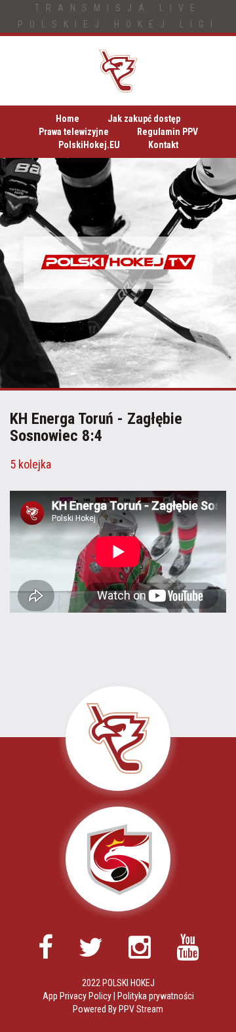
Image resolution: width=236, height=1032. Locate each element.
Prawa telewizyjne (74, 131)
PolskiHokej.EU (89, 145)
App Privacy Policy (77, 996)
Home (67, 118)
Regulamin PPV (167, 131)
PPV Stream (141, 1009)
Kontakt (163, 145)
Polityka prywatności (155, 996)
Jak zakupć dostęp (144, 118)
